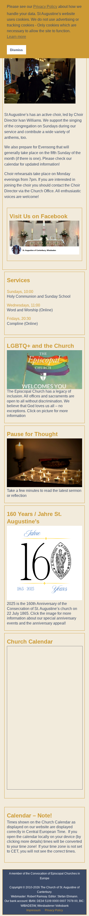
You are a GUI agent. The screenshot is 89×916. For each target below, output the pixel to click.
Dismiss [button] (16, 50)
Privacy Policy (54, 910)
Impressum (33, 910)
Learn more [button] (16, 37)
